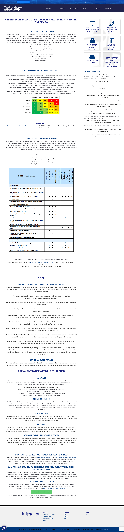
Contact (66, 518)
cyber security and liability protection (54, 488)
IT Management (49, 8)
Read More (103, 78)
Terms (86, 514)
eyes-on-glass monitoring (44, 457)
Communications (73, 8)
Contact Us (108, 8)
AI (90, 8)
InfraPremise (102, 88)
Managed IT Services (103, 81)
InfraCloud (103, 74)
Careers (66, 516)
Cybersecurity (61, 8)
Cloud (84, 8)
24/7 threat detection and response (65, 457)
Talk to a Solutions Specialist (41, 492)
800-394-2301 (105, 529)
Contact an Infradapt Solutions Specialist (19, 126)
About (65, 514)
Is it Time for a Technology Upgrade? (102, 113)
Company (98, 8)
